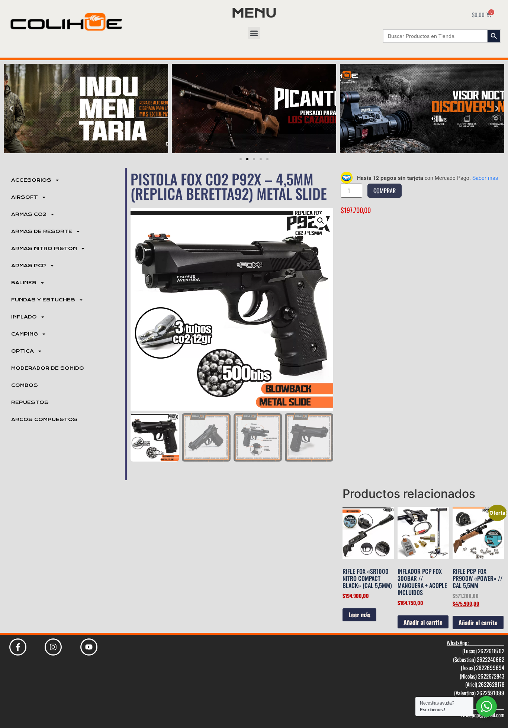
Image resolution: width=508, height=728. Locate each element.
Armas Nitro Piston (44, 249)
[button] (254, 33)
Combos (24, 385)
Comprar (384, 190)
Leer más (359, 614)
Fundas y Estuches (43, 300)
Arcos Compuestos (44, 420)
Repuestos (30, 402)
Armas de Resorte (41, 231)
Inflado (24, 317)
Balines (23, 283)
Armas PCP (28, 266)
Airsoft (24, 197)
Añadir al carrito (423, 622)
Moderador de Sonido (47, 368)
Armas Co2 (28, 214)
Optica (22, 351)
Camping (24, 334)
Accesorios (31, 180)
